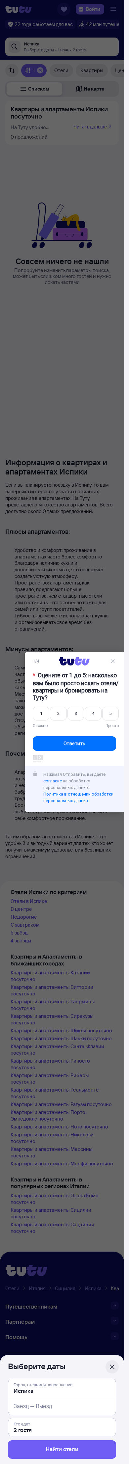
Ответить (75, 743)
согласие (52, 780)
